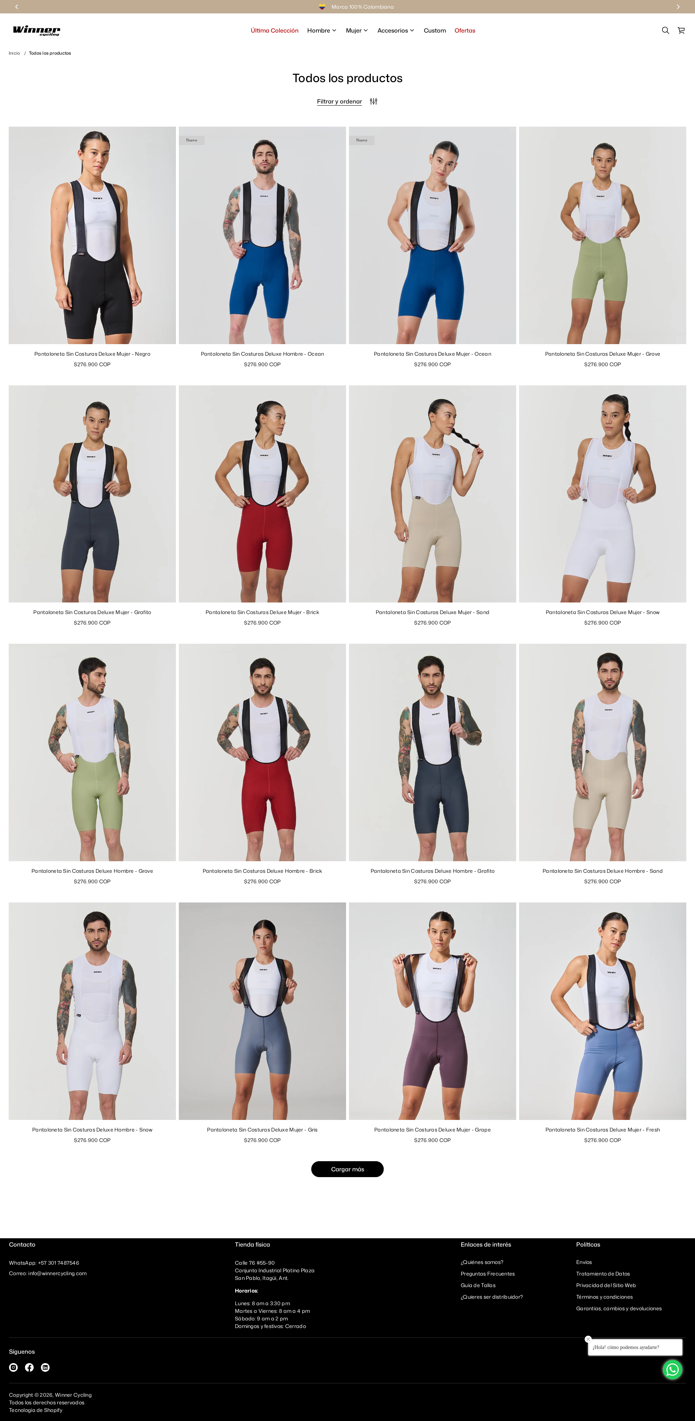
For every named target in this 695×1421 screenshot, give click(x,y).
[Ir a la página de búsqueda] (666, 30)
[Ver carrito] (682, 30)
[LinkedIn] (45, 1367)
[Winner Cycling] (36, 30)
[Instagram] (13, 1367)
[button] (666, 30)
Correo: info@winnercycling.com (48, 1273)
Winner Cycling (73, 1394)
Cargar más (347, 1169)
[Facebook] (29, 1367)
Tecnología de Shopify (35, 1410)
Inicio (14, 53)
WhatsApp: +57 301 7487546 (44, 1262)
